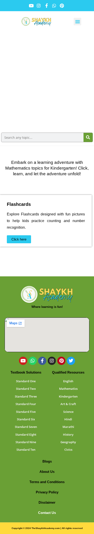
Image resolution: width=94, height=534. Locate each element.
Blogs (47, 461)
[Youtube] (23, 361)
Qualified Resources (68, 372)
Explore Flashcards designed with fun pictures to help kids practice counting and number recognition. (46, 220)
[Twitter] (71, 361)
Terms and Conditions (47, 482)
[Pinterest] (61, 361)
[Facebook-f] (42, 361)
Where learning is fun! (47, 307)
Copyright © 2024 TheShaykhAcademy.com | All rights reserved (47, 528)
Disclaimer (47, 502)
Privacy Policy (47, 492)
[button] (77, 21)
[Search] (88, 137)
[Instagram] (52, 361)
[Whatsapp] (33, 361)
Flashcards (19, 204)
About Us (47, 472)
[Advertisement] (47, 81)
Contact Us (47, 513)
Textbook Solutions (25, 372)
